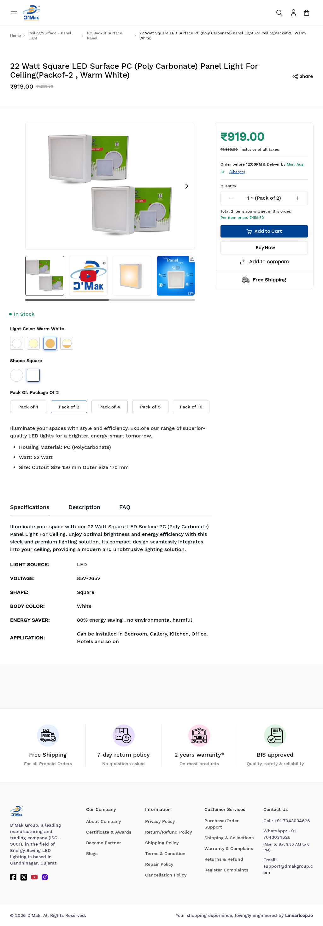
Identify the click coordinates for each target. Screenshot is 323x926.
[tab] (124, 507)
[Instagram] (45, 877)
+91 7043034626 (292, 820)
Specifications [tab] (30, 507)
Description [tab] (84, 507)
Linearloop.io (299, 915)
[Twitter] (23, 877)
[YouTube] (34, 877)
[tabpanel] (111, 586)
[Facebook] (13, 877)
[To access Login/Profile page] (293, 12)
